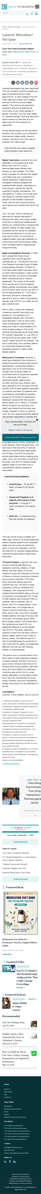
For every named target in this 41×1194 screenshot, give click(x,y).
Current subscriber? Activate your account (20, 437)
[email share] (27, 83)
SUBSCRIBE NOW (20, 842)
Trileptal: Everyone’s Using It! (14, 864)
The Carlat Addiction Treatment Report (17, 1131)
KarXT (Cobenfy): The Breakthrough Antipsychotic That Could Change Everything (27, 977)
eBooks (6, 1114)
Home (4, 27)
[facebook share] (18, 83)
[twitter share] (13, 83)
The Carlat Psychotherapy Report (15, 1139)
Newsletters (8, 1106)
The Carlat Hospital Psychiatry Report (16, 1134)
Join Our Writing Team (13, 1022)
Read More (20, 987)
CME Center (8, 1092)
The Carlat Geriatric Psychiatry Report (16, 1136)
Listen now (31, 999)
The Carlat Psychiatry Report (13, 1125)
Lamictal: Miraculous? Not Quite (16, 872)
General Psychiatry (14, 27)
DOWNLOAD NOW (20, 879)
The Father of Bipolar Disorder (15, 853)
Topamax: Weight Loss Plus (14, 868)
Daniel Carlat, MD (25, 44)
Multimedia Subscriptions (12, 1109)
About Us (7, 1089)
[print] (31, 83)
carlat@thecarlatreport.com (13, 1147)
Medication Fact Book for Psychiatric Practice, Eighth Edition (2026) (19, 942)
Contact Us (8, 1097)
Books (6, 1112)
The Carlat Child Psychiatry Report (15, 1128)
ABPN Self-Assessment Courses (15, 1117)
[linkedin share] (22, 83)
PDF (36, 82)
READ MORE (7, 954)
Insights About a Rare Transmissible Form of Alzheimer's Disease (13, 1037)
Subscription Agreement (18, 1179)
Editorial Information (21, 52)
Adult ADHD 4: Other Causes (19, 1006)
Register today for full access (20, 430)
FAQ (5, 1094)
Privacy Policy (24, 1176)
